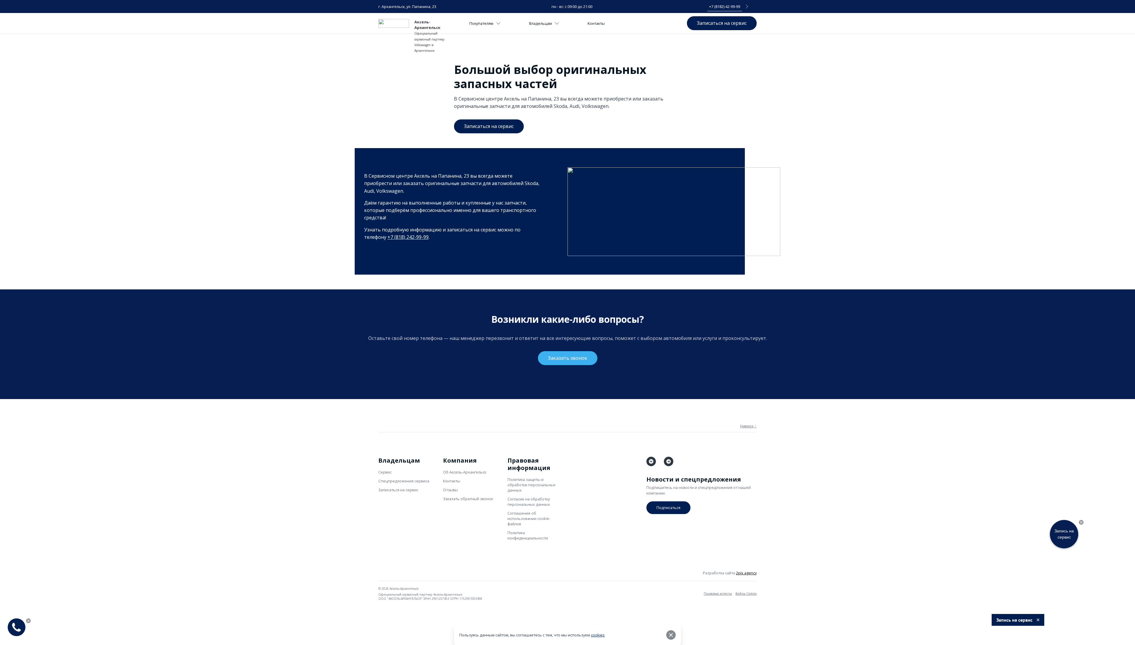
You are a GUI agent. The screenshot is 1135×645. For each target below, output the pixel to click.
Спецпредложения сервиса (403, 481)
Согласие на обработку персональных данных (528, 501)
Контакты (596, 23)
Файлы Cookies (746, 593)
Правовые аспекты (718, 593)
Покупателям (481, 23)
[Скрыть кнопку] (1081, 522)
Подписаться (668, 507)
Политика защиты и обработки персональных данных (531, 485)
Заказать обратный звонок (468, 498)
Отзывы (450, 489)
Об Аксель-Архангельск (464, 472)
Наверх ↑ (748, 426)
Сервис (385, 472)
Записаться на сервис (722, 23)
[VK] (651, 461)
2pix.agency (746, 573)
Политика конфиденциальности (527, 535)
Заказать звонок (567, 358)
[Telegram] (668, 461)
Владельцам (540, 23)
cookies (598, 635)
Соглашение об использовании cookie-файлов (528, 518)
